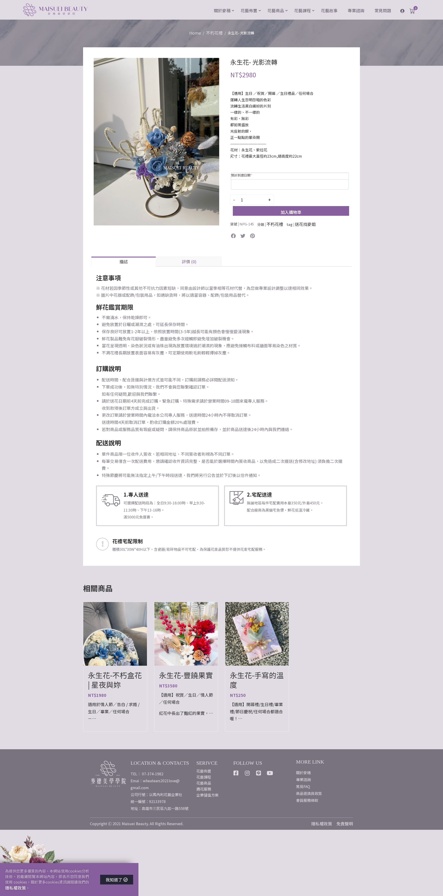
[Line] (258, 773)
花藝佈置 (249, 10)
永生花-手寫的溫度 (257, 679)
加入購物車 (291, 212)
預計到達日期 (241, 175)
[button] (233, 236)
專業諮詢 (356, 10)
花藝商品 (275, 10)
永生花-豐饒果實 (186, 675)
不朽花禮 (214, 33)
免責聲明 (344, 824)
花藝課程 (302, 10)
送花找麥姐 (305, 224)
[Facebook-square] (236, 773)
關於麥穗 (222, 10)
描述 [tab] (124, 261)
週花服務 (203, 789)
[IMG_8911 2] (156, 141)
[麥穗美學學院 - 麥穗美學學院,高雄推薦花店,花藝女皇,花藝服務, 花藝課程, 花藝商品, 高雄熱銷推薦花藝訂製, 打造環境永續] (55, 10)
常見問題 (382, 10)
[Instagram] (247, 773)
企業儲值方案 (207, 795)
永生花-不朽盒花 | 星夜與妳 (115, 679)
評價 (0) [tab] (189, 261)
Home (195, 33)
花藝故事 (329, 10)
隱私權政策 (321, 824)
